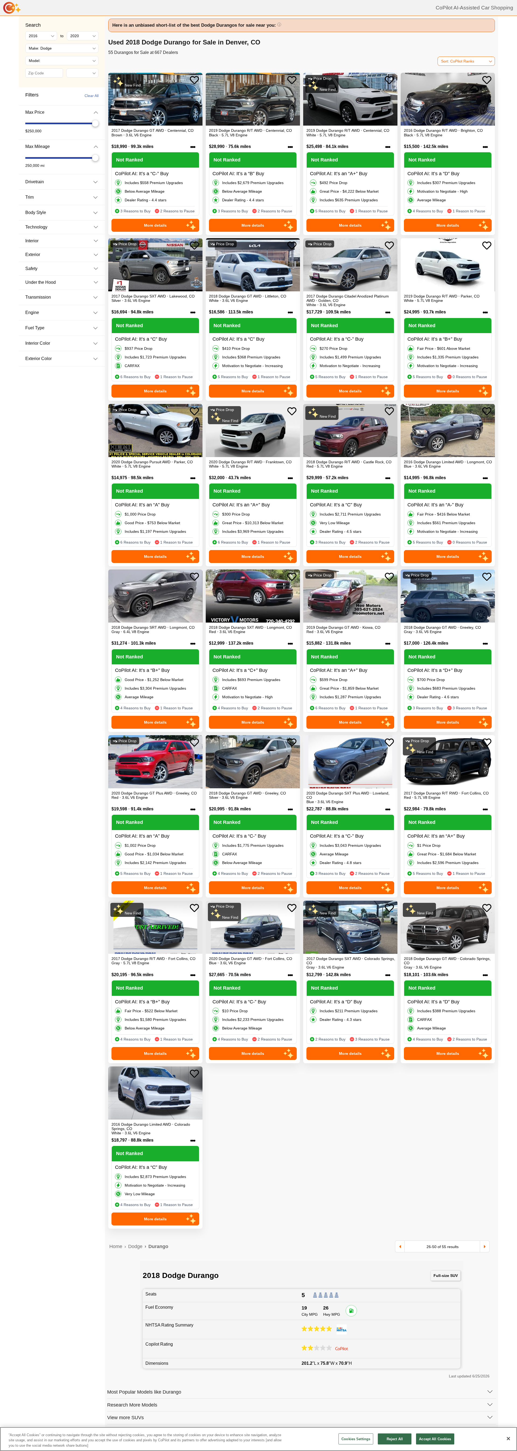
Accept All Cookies (435, 1439)
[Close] (508, 1439)
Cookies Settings (355, 1439)
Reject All (395, 1439)
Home (115, 1246)
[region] (258, 1439)
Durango (158, 1246)
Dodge (135, 1246)
